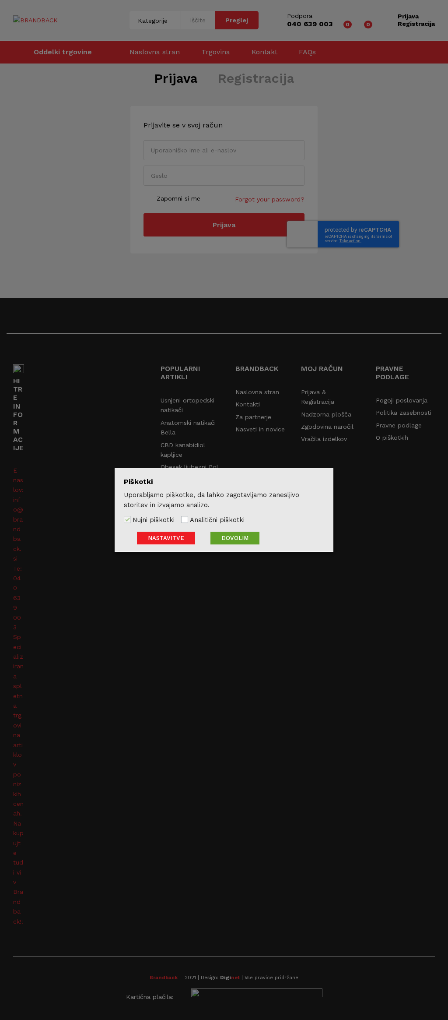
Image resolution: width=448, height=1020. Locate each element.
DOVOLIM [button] (234, 538)
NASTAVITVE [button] (166, 538)
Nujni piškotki (154, 520)
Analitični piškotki (217, 520)
